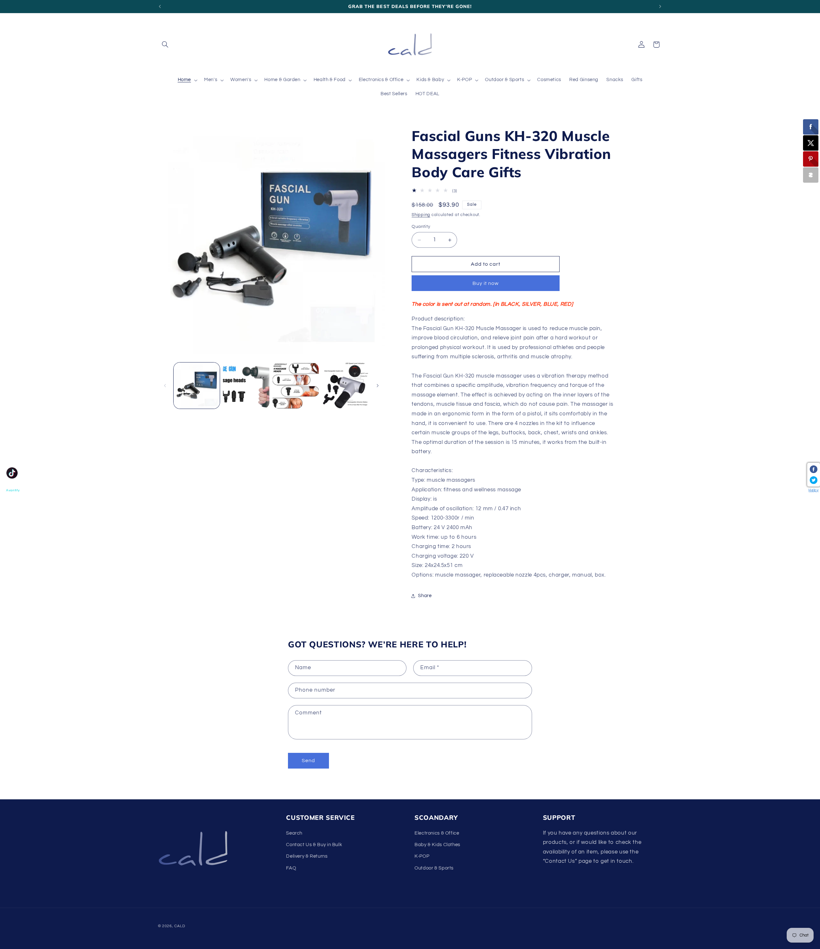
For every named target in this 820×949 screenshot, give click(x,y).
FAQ (291, 868)
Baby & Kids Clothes (437, 844)
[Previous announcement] (160, 6)
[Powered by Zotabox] (810, 175)
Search (294, 833)
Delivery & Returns (306, 856)
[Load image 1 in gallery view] (197, 385)
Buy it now (485, 283)
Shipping (421, 215)
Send (308, 760)
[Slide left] (165, 386)
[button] (165, 44)
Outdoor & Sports (434, 868)
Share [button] (424, 595)
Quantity (421, 227)
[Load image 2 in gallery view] (246, 385)
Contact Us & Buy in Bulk (314, 844)
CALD (179, 926)
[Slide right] (378, 386)
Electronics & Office (436, 833)
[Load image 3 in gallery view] (296, 385)
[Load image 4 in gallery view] (345, 385)
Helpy (813, 490)
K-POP (421, 856)
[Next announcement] (660, 6)
